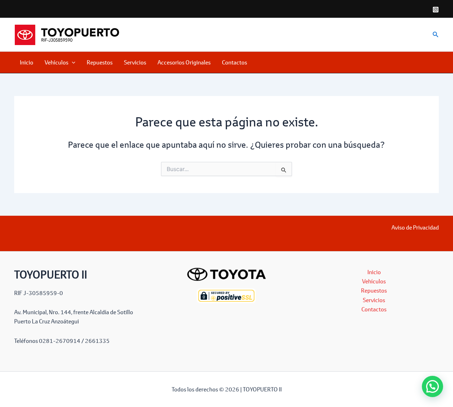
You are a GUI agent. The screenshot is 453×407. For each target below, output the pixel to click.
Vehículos (56, 62)
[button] (435, 34)
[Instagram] (435, 9)
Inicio (26, 62)
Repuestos (100, 62)
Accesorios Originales (184, 62)
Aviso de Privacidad (415, 227)
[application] (71, 62)
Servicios (135, 62)
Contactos (234, 62)
